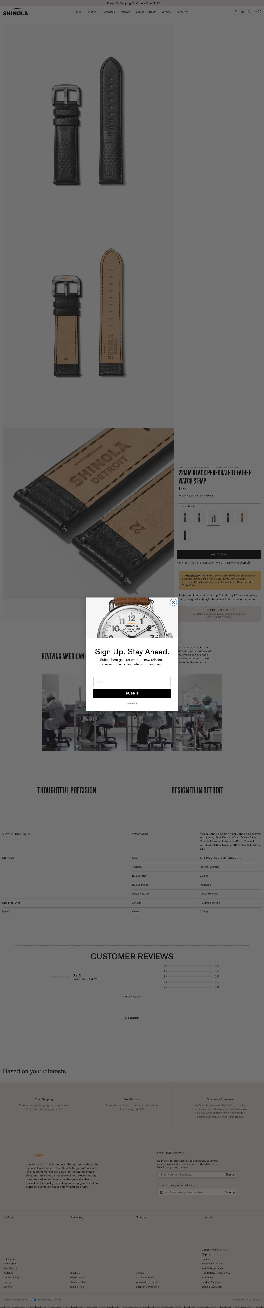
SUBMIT (132, 693)
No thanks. (132, 703)
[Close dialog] (173, 602)
